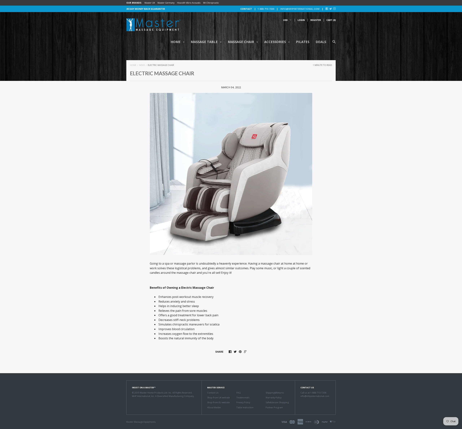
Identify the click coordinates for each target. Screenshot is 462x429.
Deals (321, 42)
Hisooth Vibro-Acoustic (189, 2)
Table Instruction (245, 407)
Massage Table (205, 42)
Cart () (331, 20)
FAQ (238, 392)
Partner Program (274, 407)
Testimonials (242, 397)
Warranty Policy (274, 397)
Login (301, 20)
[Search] (334, 43)
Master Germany (166, 2)
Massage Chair (241, 42)
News (142, 65)
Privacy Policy (243, 402)
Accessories (275, 42)
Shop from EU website (218, 402)
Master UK (150, 2)
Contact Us (212, 392)
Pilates (302, 42)
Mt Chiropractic (211, 2)
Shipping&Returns (275, 392)
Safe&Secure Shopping (277, 402)
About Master (214, 407)
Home (176, 42)
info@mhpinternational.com (299, 8)
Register (315, 20)
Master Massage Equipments (141, 421)
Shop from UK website (218, 397)
